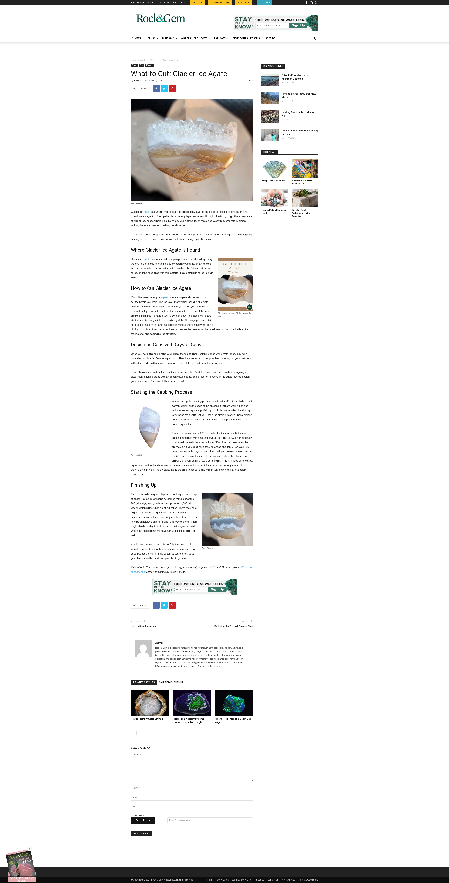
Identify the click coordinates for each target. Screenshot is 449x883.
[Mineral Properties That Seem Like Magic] (234, 703)
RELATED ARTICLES (144, 682)
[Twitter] (316, 2)
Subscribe (268, 38)
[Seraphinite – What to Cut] (274, 168)
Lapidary (220, 38)
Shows (136, 38)
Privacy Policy (288, 879)
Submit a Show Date (242, 879)
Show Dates (223, 879)
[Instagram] (311, 2)
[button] (314, 38)
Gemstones (240, 38)
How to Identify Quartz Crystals (147, 719)
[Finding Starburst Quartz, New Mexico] (270, 98)
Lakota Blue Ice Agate (143, 626)
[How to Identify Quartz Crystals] (150, 703)
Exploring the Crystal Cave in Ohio (233, 626)
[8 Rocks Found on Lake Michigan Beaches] (270, 80)
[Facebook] (306, 2)
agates (165, 297)
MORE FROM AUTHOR (171, 682)
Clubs (151, 38)
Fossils (255, 38)
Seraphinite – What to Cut (274, 180)
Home (134, 60)
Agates (186, 38)
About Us (259, 879)
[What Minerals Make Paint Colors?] (305, 168)
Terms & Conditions (308, 879)
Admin (137, 80)
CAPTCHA (137, 815)
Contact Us (272, 879)
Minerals (168, 38)
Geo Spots (200, 38)
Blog (141, 65)
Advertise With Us (168, 2)
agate (147, 211)
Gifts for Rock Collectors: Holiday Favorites (301, 213)
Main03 (149, 65)
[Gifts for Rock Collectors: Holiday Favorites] (305, 198)
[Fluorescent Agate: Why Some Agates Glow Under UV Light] (192, 703)
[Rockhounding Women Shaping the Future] (270, 135)
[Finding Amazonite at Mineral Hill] (270, 116)
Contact (183, 2)
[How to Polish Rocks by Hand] (274, 198)
